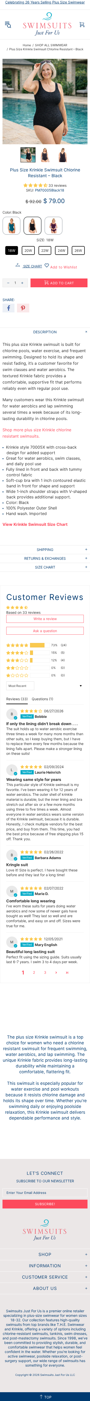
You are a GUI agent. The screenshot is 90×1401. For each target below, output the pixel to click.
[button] (28, 154)
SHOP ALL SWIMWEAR (51, 45)
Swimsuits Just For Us (47, 24)
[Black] (33, 226)
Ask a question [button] (45, 631)
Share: (8, 300)
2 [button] (34, 972)
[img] (31, 711)
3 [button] (45, 972)
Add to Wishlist (63, 267)
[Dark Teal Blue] (11, 226)
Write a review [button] (45, 619)
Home (27, 45)
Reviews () (17, 699)
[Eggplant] (53, 226)
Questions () (42, 699)
